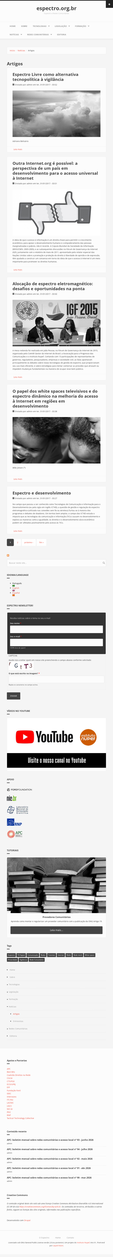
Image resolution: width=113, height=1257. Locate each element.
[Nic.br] (56, 798)
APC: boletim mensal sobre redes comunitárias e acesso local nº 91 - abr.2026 (49, 1168)
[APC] (56, 834)
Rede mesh (78, 955)
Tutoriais (51, 955)
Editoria (61, 34)
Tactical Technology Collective (20, 1118)
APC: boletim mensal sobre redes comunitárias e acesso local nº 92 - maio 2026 (49, 1158)
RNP (9, 1115)
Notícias (14, 34)
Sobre (24, 26)
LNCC (9, 1106)
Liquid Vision (58, 1245)
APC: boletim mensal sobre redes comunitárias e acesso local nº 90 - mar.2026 (49, 1177)
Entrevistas (18, 1021)
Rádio (69, 955)
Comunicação (33, 955)
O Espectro (44, 1237)
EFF (8, 1087)
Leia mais (18, 149)
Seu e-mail (16, 636)
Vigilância (23, 960)
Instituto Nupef (83, 1242)
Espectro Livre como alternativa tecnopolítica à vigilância (45, 77)
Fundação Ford (14, 1090)
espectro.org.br (56, 8)
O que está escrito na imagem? (24, 673)
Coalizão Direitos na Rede (18, 1075)
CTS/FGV (10, 1081)
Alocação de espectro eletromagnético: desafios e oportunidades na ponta (53, 286)
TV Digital (21, 955)
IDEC (9, 1093)
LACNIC (10, 1102)
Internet (61, 955)
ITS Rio (10, 1099)
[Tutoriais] (56, 885)
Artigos (16, 1014)
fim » (41, 542)
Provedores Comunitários (57, 917)
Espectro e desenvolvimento (42, 493)
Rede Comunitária (37, 960)
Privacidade (12, 960)
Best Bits (11, 1072)
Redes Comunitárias (38, 34)
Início (12, 50)
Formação (80, 26)
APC (8, 1069)
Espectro (11, 955)
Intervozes (11, 1096)
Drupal (27, 1220)
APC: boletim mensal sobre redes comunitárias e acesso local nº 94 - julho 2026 (50, 1149)
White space (89, 955)
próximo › (28, 542)
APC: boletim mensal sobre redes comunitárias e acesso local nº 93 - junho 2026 (50, 1139)
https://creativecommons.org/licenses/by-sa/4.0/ (40, 1206)
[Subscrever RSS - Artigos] (56, 555)
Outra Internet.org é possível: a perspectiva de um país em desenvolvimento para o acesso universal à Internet (55, 170)
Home (13, 26)
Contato (70, 1237)
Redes (43, 955)
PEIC (9, 1112)
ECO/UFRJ (11, 1084)
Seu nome (15, 623)
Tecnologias (39, 26)
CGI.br (10, 1078)
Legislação (61, 26)
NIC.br (10, 1109)
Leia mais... (56, 930)
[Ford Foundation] (56, 789)
